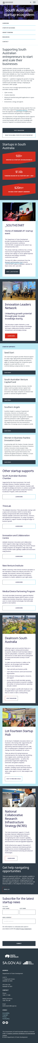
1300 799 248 (6, 1000)
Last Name (23, 908)
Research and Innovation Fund (14, 262)
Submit (19, 943)
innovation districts (21, 110)
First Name (6, 908)
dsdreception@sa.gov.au (9, 1006)
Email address (7, 917)
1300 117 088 (6, 995)
